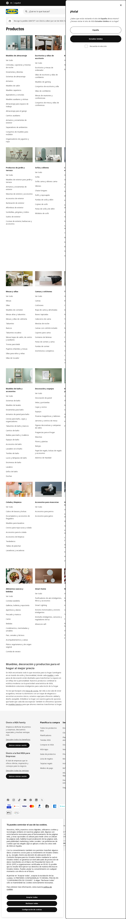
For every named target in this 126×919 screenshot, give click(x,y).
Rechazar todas (32, 903)
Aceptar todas (32, 897)
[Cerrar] (120, 5)
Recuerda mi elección (98, 46)
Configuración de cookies (32, 910)
